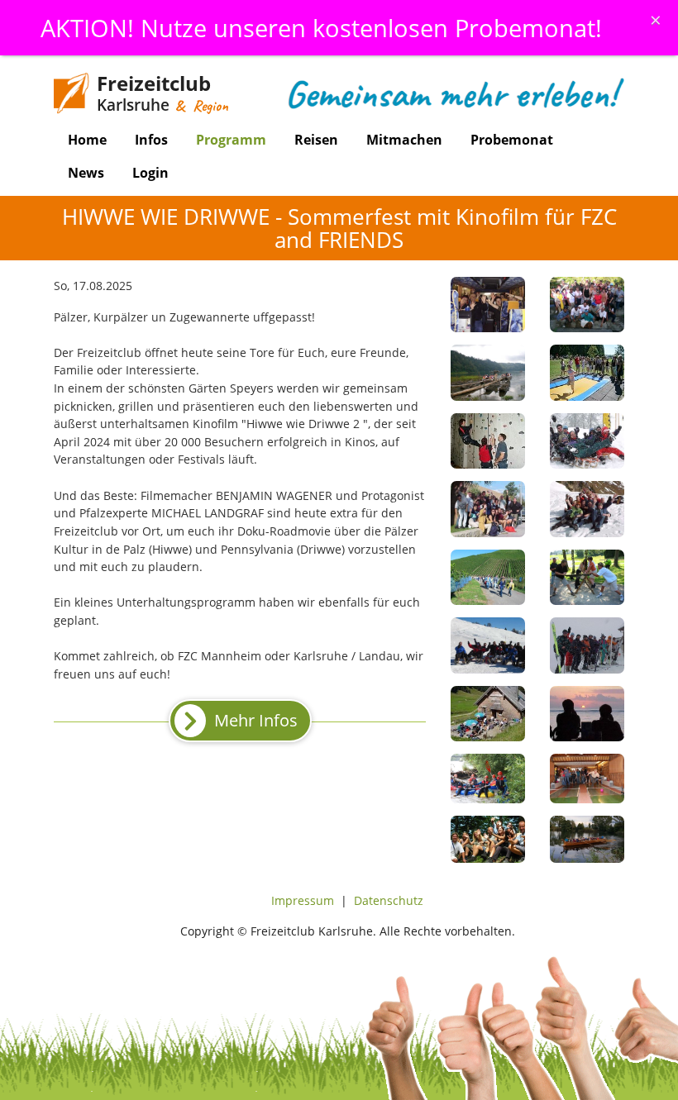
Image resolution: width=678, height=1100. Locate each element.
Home (87, 140)
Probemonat (511, 140)
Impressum (302, 900)
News (86, 173)
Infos (151, 140)
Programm (231, 140)
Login (150, 173)
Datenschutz (388, 900)
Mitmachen (404, 140)
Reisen (316, 140)
